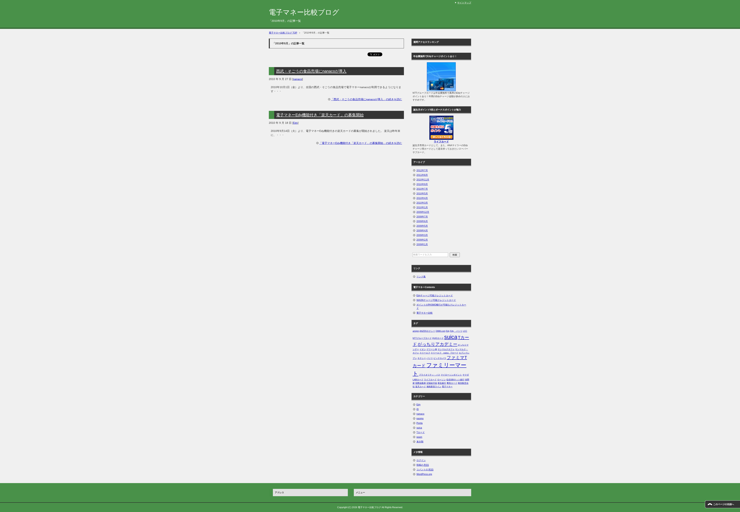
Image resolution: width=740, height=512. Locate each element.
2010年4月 (422, 198)
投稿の (422, 465)
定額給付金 (431, 383)
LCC (465, 331)
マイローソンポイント (451, 375)
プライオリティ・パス (429, 375)
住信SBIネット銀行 (455, 379)
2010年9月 (422, 184)
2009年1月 (422, 244)
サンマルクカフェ (446, 349)
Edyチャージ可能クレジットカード (434, 295)
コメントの (424, 469)
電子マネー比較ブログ (304, 12)
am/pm (416, 331)
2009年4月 (422, 230)
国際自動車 (420, 383)
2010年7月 (422, 189)
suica (450, 337)
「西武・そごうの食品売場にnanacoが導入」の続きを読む (366, 99)
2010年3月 (422, 202)
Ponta (419, 423)
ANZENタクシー (427, 331)
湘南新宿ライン (433, 386)
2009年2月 (422, 239)
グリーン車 (431, 349)
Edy (295, 122)
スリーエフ (425, 353)
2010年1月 (422, 207)
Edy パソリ (456, 331)
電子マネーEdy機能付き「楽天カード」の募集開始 (320, 115)
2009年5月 (422, 226)
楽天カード (420, 386)
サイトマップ (464, 2)
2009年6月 (422, 221)
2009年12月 (422, 212)
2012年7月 (422, 170)
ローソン (441, 379)
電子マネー (447, 386)
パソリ (429, 358)
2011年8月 (422, 175)
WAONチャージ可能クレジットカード (436, 300)
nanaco (297, 79)
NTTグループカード (422, 338)
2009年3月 (422, 235)
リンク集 (421, 276)
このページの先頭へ (723, 504)
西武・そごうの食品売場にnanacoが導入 (311, 71)
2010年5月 (422, 193)
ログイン (421, 460)
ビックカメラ (439, 358)
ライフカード (430, 379)
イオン (423, 349)
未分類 (419, 441)
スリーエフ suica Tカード (444, 353)
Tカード (420, 432)
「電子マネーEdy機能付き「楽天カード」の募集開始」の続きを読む (360, 143)
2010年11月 (422, 179)
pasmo (420, 418)
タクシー (421, 358)
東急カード (452, 383)
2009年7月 (422, 216)
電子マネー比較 (424, 313)
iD (417, 409)
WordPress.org (424, 474)
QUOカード (438, 338)
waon (419, 437)
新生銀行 (442, 383)
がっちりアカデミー (437, 344)
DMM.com (440, 331)
